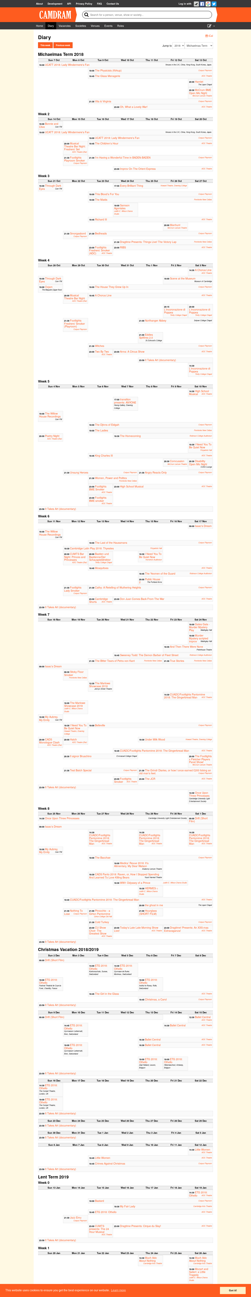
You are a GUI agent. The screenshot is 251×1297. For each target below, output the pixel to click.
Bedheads (101, 233)
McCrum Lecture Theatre (202, 95)
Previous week (63, 45)
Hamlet (199, 81)
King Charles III (104, 455)
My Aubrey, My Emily (48, 718)
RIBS (123, 247)
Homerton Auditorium (154, 559)
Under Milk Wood (155, 739)
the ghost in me (154, 905)
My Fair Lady (127, 1206)
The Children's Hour (106, 143)
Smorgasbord (78, 233)
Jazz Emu (75, 1217)
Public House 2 (149, 580)
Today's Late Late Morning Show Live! (136, 929)
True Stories (177, 661)
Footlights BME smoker (97, 499)
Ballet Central (203, 1017)
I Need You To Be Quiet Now (200, 445)
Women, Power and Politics (111, 478)
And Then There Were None (186, 646)
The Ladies (101, 430)
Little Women (202, 1149)
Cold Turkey (102, 922)
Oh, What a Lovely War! (134, 107)
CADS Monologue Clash (49, 741)
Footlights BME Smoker (97, 488)
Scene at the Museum (183, 278)
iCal (210, 35)
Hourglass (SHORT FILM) (148, 912)
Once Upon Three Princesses (199, 794)
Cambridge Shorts (98, 600)
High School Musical (199, 392)
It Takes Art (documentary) (160, 360)
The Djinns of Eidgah (107, 424)
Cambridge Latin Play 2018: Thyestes (92, 548)
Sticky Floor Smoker (74, 673)
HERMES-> (151, 888)
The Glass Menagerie (107, 76)
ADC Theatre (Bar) (79, 152)
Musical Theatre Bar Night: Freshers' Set (75, 146)
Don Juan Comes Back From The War (142, 599)
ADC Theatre (207, 76)
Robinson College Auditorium (201, 436)
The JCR (150, 779)
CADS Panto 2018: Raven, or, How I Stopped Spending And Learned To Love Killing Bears (124, 875)
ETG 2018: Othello (98, 967)
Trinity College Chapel (178, 315)
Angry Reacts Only (156, 472)
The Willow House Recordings (50, 415)
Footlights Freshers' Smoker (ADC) (99, 250)
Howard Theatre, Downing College (174, 185)
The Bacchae (102, 857)
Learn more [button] (118, 1290)
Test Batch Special (81, 770)
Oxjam (49, 287)
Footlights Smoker (122, 780)
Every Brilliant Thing (131, 185)
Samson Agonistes (122, 206)
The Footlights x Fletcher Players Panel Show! (200, 759)
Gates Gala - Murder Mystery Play (199, 627)
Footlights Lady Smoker (72, 589)
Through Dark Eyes (50, 187)
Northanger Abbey (155, 320)
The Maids (101, 199)
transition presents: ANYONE (125, 400)
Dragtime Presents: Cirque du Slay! (140, 1226)
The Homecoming (130, 436)
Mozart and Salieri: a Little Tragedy (198, 1271)
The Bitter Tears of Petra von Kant (115, 661)
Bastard (99, 1201)
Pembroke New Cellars (203, 199)
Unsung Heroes (79, 472)
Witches (99, 346)
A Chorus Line (203, 270)
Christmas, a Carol (156, 999)
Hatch (73, 739)
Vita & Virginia (103, 101)
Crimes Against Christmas (110, 1163)
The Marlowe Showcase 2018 (99, 684)
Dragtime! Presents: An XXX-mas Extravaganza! (186, 929)
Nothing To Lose (73, 912)
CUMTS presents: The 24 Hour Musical (99, 1229)
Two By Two (102, 351)
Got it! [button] (233, 1290)
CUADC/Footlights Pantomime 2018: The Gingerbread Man (184, 696)
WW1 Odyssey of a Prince (135, 883)
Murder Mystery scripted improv (198, 638)
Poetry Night (52, 436)
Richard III (101, 219)
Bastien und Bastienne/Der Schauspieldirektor (100, 557)
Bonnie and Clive (48, 125)
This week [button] (45, 45)
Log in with (185, 3)
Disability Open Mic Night (198, 462)
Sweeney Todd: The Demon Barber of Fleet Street (149, 655)
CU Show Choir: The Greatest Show (97, 930)
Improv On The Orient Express (138, 169)
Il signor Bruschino (81, 756)
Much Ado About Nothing (148, 1258)
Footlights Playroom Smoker (74, 159)
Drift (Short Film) (198, 819)
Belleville (100, 725)
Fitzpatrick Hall (206, 450)
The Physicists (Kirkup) (108, 70)
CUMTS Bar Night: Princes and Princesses (74, 557)
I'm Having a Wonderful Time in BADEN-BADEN (122, 157)
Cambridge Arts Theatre (202, 1206)
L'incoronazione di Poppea (174, 311)
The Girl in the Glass (107, 993)
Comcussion (177, 461)
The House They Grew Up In (111, 287)
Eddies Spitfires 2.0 (146, 336)
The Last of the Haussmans (111, 542)
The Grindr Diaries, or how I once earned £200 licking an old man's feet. (175, 771)
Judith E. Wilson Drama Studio (175, 882)
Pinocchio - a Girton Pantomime (99, 912)
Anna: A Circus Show (132, 351)
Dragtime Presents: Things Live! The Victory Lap (148, 242)
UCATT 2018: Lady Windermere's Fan (67, 65)
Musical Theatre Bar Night (74, 296)
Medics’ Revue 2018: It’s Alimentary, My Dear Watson (131, 864)
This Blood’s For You (107, 194)
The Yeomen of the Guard (160, 573)
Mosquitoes (101, 568)
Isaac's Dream (203, 526)
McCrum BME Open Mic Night (200, 91)
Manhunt (175, 225)
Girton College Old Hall (103, 916)
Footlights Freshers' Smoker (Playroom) (74, 323)
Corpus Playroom (205, 70)
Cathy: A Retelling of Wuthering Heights (118, 587)
